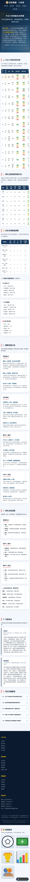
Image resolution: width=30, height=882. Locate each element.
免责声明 (3, 765)
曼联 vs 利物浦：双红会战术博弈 (11, 361)
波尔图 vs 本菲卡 (7, 496)
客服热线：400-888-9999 (6, 801)
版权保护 (3, 767)
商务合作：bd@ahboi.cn (6, 804)
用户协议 (3, 760)
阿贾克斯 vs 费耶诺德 (8, 488)
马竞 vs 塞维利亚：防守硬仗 (10, 412)
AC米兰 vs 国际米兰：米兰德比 (11, 440)
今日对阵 (6, 6)
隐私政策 (3, 762)
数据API (3, 789)
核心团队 (3, 743)
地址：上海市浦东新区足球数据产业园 (9, 808)
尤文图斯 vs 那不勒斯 (8, 450)
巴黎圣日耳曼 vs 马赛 (8, 479)
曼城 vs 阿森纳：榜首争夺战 (10, 373)
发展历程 (3, 748)
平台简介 (3, 741)
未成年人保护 (4, 769)
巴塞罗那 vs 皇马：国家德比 (10, 402)
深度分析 (12, 6)
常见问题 (15, 9)
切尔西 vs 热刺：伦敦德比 (10, 383)
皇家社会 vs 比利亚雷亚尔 (10, 423)
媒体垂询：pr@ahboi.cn (6, 806)
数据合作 (3, 745)
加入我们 (3, 750)
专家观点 (24, 6)
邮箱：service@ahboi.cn (6, 799)
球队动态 (18, 6)
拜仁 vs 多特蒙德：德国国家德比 (11, 460)
